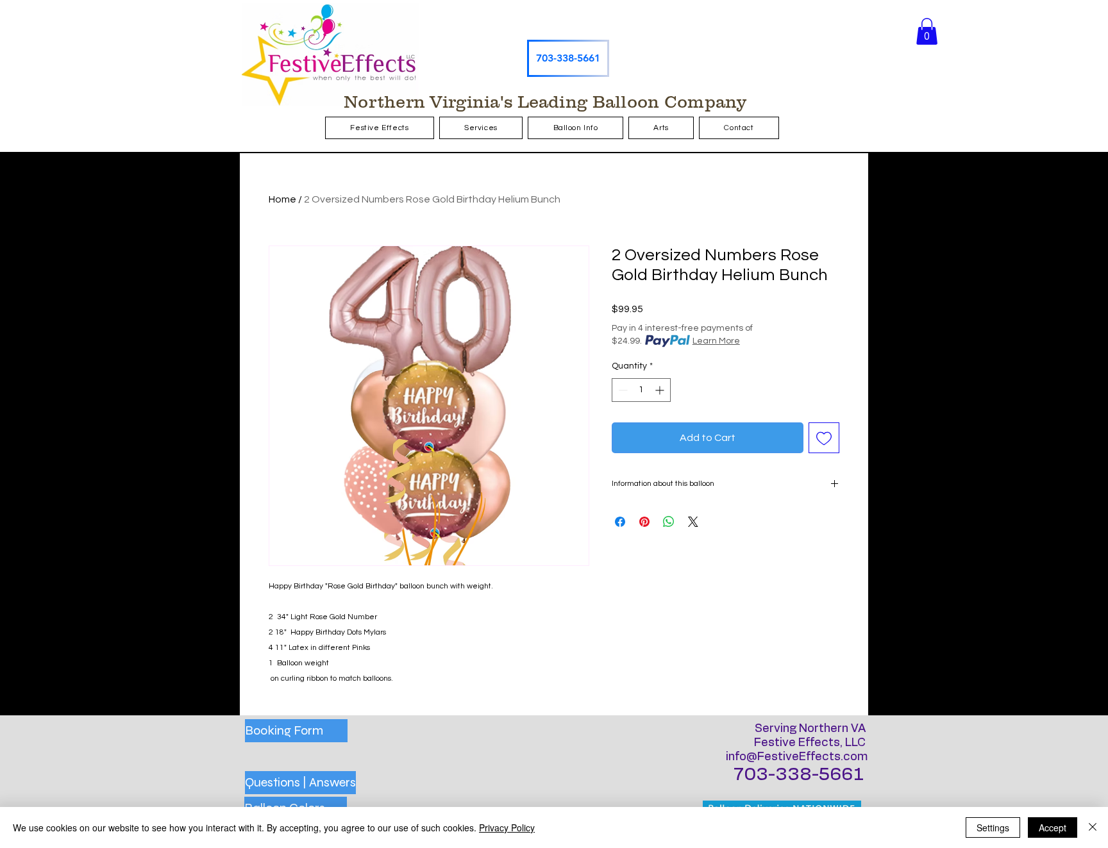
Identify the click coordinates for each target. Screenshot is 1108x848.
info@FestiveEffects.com (797, 757)
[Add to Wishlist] (824, 437)
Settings (993, 827)
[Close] (1092, 827)
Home (282, 199)
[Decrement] (622, 390)
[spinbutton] (641, 390)
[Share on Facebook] (620, 521)
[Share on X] (693, 521)
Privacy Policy (507, 827)
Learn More (716, 341)
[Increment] (661, 390)
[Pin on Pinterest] (644, 521)
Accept (1052, 827)
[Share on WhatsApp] (668, 521)
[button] (927, 31)
